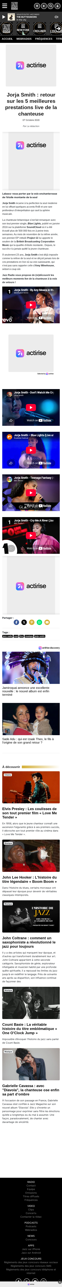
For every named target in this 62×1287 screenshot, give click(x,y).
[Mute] (56, 17)
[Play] (4, 17)
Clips (31, 1209)
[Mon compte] (57, 6)
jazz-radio (7, 636)
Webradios (24, 39)
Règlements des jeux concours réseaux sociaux (31, 1262)
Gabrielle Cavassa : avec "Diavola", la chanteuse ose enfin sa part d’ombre (30, 1090)
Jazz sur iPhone (31, 1249)
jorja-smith (40, 636)
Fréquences (43, 39)
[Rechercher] (51, 6)
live (21, 636)
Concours (31, 1239)
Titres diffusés (31, 1196)
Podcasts (31, 1226)
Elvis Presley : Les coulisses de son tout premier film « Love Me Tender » (29, 813)
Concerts (31, 1213)
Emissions (31, 1192)
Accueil (7, 39)
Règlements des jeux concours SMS (31, 1265)
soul (16, 636)
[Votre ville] (37, 6)
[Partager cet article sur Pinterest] (31, 623)
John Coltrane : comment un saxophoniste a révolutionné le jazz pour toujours (29, 942)
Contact (31, 1185)
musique (29, 636)
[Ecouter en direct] (44, 6)
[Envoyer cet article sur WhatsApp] (38, 623)
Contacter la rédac (31, 1216)
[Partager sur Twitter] (23, 623)
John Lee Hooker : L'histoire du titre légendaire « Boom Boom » (29, 879)
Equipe (31, 1189)
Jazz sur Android (31, 1252)
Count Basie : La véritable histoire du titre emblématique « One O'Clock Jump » (29, 1028)
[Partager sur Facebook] (15, 623)
